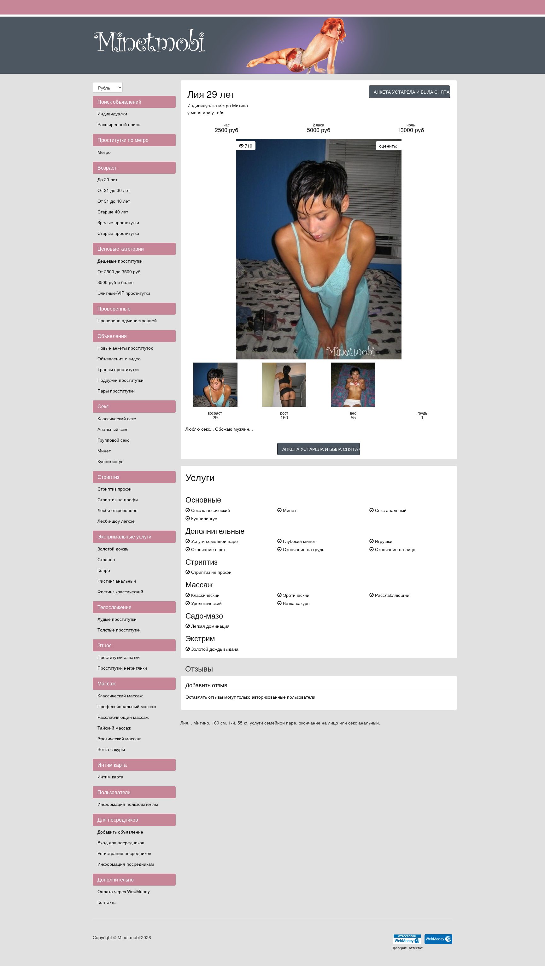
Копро (103, 570)
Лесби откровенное (117, 510)
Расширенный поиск (118, 124)
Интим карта (110, 776)
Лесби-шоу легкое (116, 521)
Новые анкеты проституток (125, 348)
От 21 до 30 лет (113, 190)
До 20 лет (107, 179)
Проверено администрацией (127, 320)
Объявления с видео (119, 358)
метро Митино (233, 105)
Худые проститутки (117, 619)
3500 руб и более (115, 282)
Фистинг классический (120, 591)
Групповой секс (113, 440)
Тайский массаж (114, 727)
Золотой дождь (112, 548)
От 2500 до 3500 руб (118, 271)
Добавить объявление (120, 832)
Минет (104, 450)
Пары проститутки (116, 390)
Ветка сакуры (111, 749)
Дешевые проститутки (120, 261)
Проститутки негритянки (122, 668)
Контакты (106, 902)
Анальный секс (112, 429)
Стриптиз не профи (117, 499)
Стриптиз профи (114, 489)
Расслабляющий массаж (123, 717)
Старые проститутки (118, 233)
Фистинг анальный (116, 581)
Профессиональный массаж (126, 706)
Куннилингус (110, 461)
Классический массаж (120, 695)
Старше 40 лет (112, 211)
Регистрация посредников (124, 853)
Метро (104, 152)
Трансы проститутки (118, 369)
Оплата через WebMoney (123, 891)
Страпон (106, 559)
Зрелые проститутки (118, 222)
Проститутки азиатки (118, 657)
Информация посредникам (125, 864)
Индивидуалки (112, 113)
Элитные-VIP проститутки (123, 293)
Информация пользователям (127, 804)
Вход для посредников (120, 842)
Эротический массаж (119, 738)
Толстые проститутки (119, 629)
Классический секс (116, 418)
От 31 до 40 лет (113, 201)
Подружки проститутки (120, 380)
